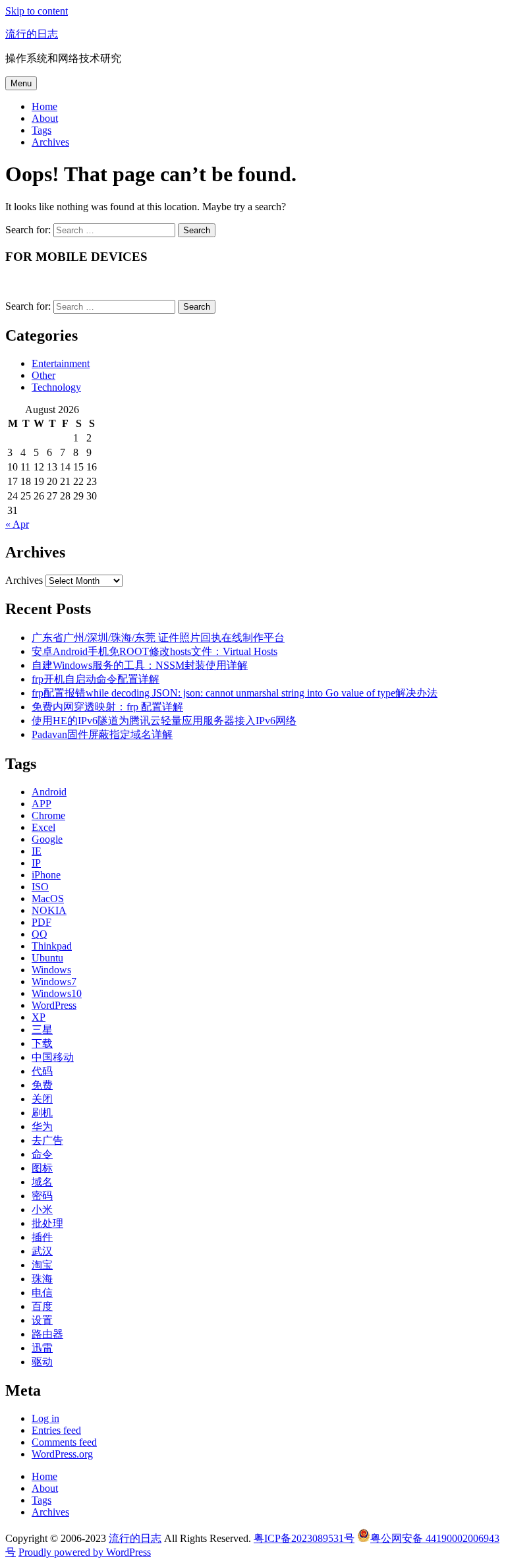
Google (47, 839)
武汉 (42, 1251)
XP (38, 1017)
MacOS (48, 898)
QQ (39, 934)
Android (49, 791)
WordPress (54, 1005)
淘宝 (42, 1264)
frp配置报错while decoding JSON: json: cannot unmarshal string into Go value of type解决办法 (234, 692)
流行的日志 (31, 34)
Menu (21, 83)
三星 (42, 1029)
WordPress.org (62, 1454)
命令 (42, 1154)
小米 (42, 1209)
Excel (43, 827)
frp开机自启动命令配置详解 (95, 679)
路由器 (47, 1334)
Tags (41, 130)
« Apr (17, 524)
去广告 (47, 1140)
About (45, 118)
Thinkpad (52, 946)
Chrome (48, 815)
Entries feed (56, 1430)
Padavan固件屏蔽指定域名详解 (102, 734)
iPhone (46, 874)
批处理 (47, 1223)
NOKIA (49, 910)
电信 (42, 1292)
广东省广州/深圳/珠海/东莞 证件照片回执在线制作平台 (158, 637)
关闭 (42, 1098)
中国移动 (53, 1057)
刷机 (42, 1112)
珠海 (42, 1278)
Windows (51, 969)
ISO (40, 886)
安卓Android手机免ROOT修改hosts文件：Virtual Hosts (154, 651)
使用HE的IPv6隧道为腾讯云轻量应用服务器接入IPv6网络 (164, 720)
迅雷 (42, 1347)
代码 (42, 1071)
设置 (42, 1320)
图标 (42, 1168)
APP (41, 803)
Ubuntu (47, 957)
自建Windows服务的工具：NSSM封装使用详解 (140, 665)
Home (44, 106)
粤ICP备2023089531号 (304, 1538)
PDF (41, 922)
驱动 (42, 1361)
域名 (42, 1181)
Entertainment (61, 363)
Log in (45, 1418)
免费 (42, 1085)
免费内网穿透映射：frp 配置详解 (107, 706)
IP (36, 862)
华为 (42, 1126)
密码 (42, 1195)
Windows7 (54, 981)
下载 (42, 1043)
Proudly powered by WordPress (84, 1552)
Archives (50, 142)
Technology (56, 387)
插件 (42, 1237)
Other (43, 375)
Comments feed (64, 1442)
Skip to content (36, 10)
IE (37, 851)
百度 (42, 1306)
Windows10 (57, 993)
